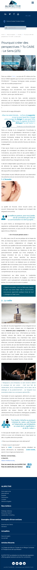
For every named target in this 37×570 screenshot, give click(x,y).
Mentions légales (6, 501)
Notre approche (6, 491)
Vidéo (14, 76)
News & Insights (5, 536)
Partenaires (4, 497)
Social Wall (4, 538)
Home (2, 34)
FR (26, 16)
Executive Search (6, 513)
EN (29, 16)
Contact (3, 499)
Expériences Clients (7, 524)
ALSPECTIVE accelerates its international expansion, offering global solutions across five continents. (17, 556)
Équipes (3, 495)
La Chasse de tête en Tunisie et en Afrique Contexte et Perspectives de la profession (17, 548)
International (5, 493)
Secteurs (4, 526)
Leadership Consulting (7, 515)
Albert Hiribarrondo (8, 460)
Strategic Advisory (6, 511)
